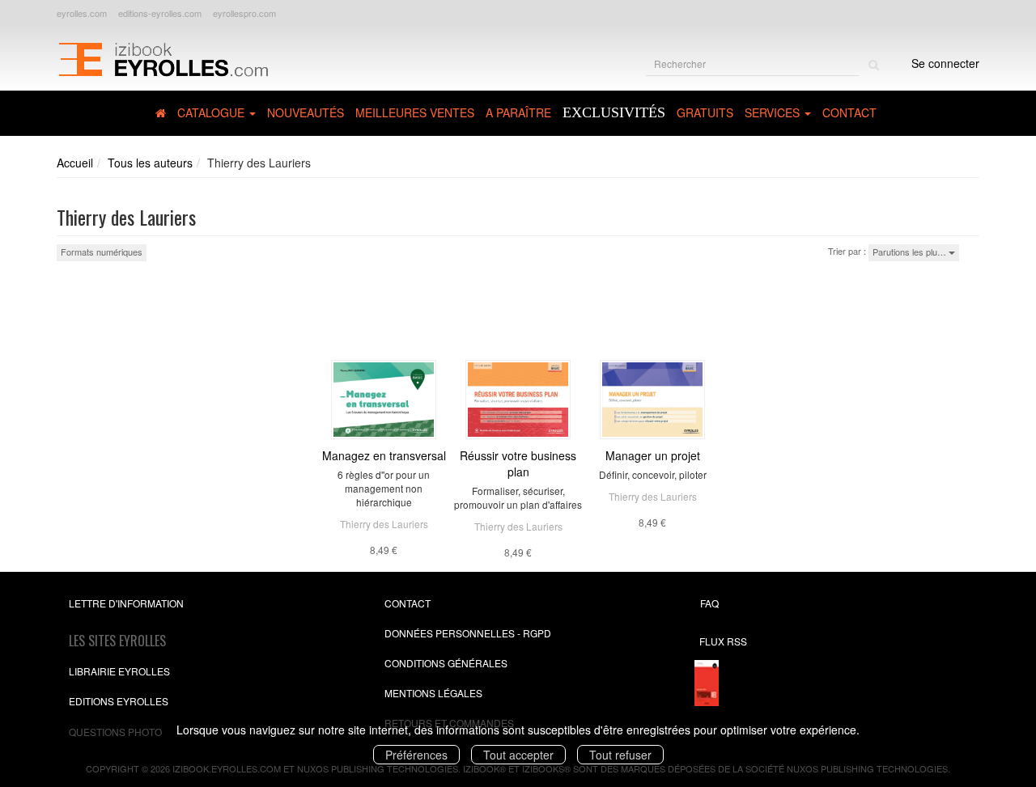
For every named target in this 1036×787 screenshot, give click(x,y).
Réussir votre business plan (518, 463)
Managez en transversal (384, 455)
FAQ (709, 603)
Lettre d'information (126, 603)
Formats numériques (101, 251)
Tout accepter (518, 755)
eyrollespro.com (244, 12)
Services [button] (774, 112)
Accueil (75, 162)
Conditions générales (445, 663)
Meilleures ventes (414, 112)
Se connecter (945, 63)
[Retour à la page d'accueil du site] (163, 57)
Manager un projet (652, 455)
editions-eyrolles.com (160, 12)
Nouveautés (305, 112)
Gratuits (705, 112)
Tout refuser (620, 755)
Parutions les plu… (911, 251)
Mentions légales (433, 693)
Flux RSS (723, 641)
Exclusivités (614, 112)
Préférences (416, 755)
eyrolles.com (82, 12)
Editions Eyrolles (118, 701)
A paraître (518, 112)
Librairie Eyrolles (119, 671)
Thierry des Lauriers (384, 524)
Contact (849, 112)
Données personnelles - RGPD (467, 633)
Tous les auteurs (150, 162)
